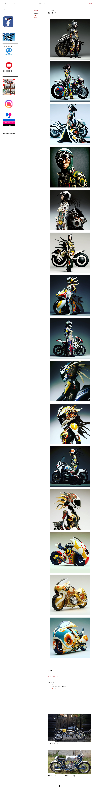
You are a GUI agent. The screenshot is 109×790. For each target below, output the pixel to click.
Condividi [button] (36, 10)
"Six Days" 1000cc (54, 744)
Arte (35, 15)
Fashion (36, 17)
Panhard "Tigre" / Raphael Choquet (62, 776)
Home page (42, 3)
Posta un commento (56, 778)
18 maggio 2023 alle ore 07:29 (62, 684)
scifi (35, 19)
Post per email (55, 676)
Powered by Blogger (64, 786)
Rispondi (54, 688)
